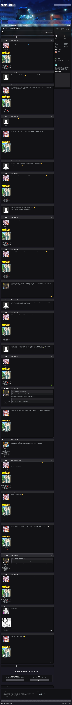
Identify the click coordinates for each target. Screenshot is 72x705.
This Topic (66, 5)
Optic (7, 31)
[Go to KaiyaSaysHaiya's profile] (6, 611)
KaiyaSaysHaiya (6, 606)
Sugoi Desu (41, 694)
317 (6, 616)
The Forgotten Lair (42, 693)
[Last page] (31, 37)
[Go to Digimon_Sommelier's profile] (6, 444)
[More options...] (52, 40)
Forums (5, 21)
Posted (14, 40)
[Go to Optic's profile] (3, 32)
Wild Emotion (24, 558)
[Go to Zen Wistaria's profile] (65, 39)
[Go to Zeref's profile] (56, 39)
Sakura (6, 40)
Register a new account (15, 680)
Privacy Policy (6, 703)
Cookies (11, 703)
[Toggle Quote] (12, 391)
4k (6, 291)
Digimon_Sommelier (6, 439)
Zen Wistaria (68, 38)
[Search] (70, 5)
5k (6, 51)
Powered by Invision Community (66, 703)
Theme (2, 703)
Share (43, 32)
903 (6, 450)
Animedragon (6, 388)
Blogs (16, 21)
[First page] (2, 37)
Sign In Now (39, 680)
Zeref (59, 38)
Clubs (11, 21)
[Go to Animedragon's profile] (6, 286)
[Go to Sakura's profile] (6, 45)
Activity (21, 21)
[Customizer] (70, 22)
